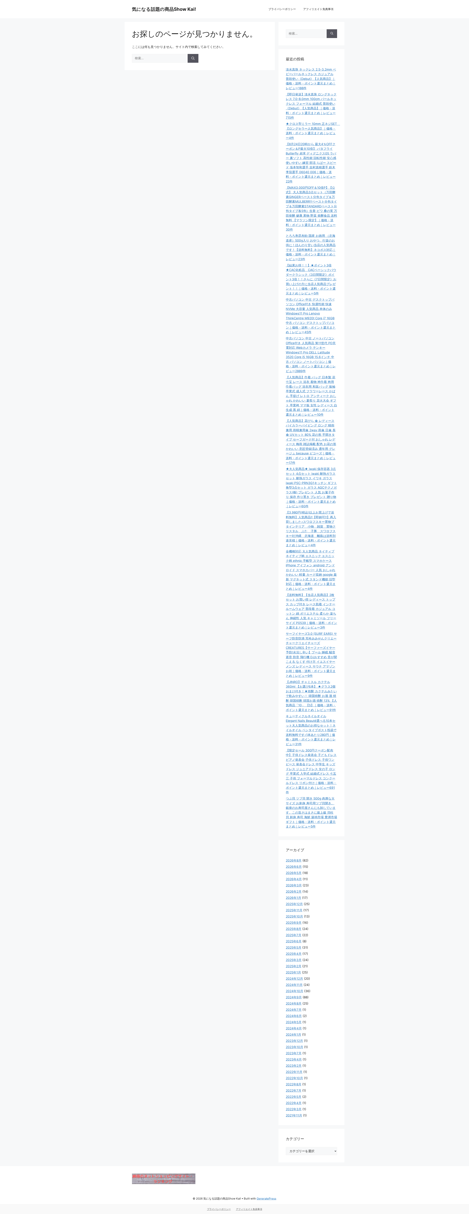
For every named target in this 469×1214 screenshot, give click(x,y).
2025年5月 (293, 947)
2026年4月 (294, 879)
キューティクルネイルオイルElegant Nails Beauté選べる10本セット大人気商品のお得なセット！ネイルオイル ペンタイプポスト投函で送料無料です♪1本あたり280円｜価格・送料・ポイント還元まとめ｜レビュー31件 (311, 730)
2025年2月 (293, 966)
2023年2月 (294, 1066)
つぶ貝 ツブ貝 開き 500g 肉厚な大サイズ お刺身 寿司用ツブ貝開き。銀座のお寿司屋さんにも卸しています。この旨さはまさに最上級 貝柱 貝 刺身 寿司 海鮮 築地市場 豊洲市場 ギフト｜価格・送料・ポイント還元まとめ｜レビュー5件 (311, 812)
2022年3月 (294, 1109)
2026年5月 (294, 873)
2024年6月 (294, 1016)
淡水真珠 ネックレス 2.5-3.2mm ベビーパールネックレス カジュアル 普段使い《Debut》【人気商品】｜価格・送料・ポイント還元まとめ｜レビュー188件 (311, 79)
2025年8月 (293, 929)
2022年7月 (293, 1090)
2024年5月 (294, 1022)
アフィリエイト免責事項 (318, 9)
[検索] (193, 58)
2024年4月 (294, 1028)
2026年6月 (294, 867)
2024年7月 (294, 1010)
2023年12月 (294, 1041)
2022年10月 (294, 1078)
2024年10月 (294, 991)
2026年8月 (294, 860)
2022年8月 (293, 1084)
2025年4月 (294, 954)
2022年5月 (293, 1097)
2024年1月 (293, 1034)
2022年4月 (294, 1103)
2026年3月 (294, 885)
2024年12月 (294, 978)
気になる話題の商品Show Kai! (164, 9)
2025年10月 (294, 916)
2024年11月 (294, 985)
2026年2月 (294, 891)
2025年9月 (294, 922)
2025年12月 (294, 904)
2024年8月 (294, 1003)
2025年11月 (294, 910)
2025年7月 (293, 935)
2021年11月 (294, 1115)
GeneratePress (266, 1198)
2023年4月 (294, 1059)
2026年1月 (293, 898)
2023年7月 (294, 1053)
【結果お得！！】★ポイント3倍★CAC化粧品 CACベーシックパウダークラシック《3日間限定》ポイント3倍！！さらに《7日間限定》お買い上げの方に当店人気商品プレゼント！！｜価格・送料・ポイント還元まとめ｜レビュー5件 (311, 279)
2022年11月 (294, 1072)
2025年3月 (294, 960)
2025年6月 (294, 941)
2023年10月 (294, 1047)
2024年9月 (294, 997)
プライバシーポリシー (282, 9)
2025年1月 (293, 972)
